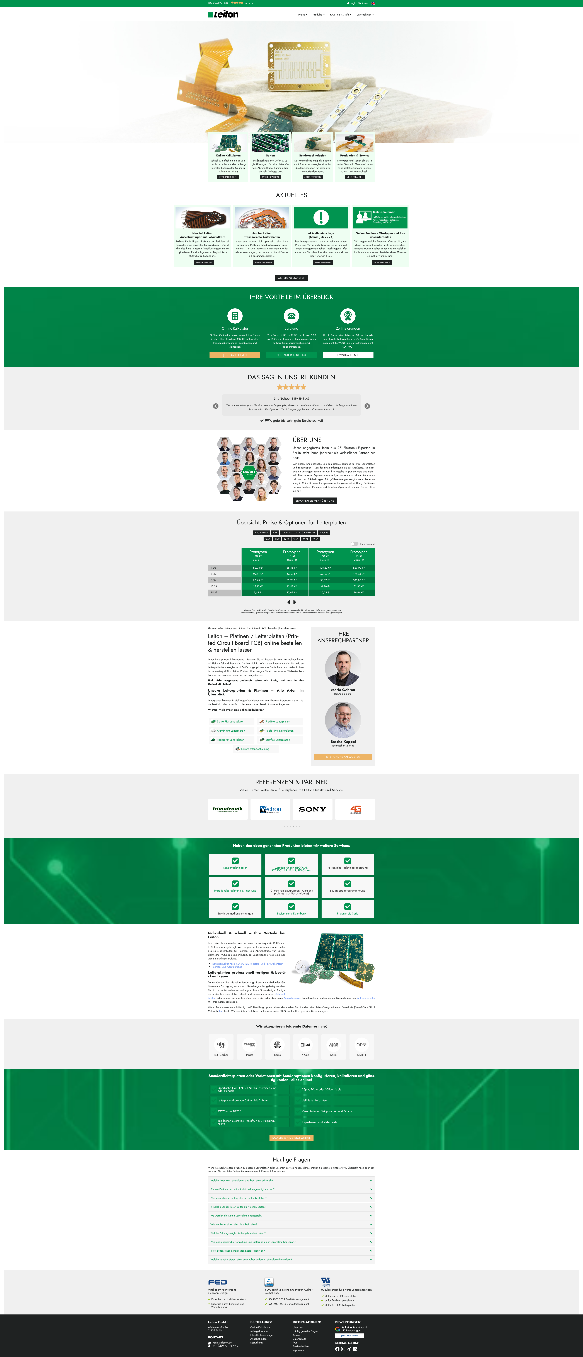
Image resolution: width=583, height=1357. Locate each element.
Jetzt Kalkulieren (235, 355)
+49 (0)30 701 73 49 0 (225, 1345)
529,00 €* (359, 568)
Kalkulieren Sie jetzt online (291, 1138)
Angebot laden (258, 1339)
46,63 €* (292, 574)
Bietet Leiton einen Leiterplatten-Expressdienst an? (237, 1250)
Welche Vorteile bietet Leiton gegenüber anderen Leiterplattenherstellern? (251, 1259)
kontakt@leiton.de (222, 1342)
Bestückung (256, 1342)
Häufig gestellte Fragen (305, 1331)
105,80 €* (359, 580)
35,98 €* (292, 580)
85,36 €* (292, 568)
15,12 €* (258, 586)
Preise (302, 14)
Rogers (324, 532)
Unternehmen (364, 14)
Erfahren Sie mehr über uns (315, 501)
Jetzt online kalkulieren (343, 757)
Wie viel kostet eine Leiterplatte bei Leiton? (233, 1224)
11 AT (277, 539)
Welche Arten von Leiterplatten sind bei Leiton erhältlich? (241, 1180)
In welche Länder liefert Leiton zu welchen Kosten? (238, 1207)
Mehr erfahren (270, 176)
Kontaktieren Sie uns (291, 355)
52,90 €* (359, 586)
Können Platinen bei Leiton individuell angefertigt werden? (242, 1189)
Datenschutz (299, 1339)
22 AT (315, 539)
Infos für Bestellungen (262, 1335)
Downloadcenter (348, 355)
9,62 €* (258, 592)
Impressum (299, 1350)
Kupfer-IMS (309, 532)
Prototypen (261, 532)
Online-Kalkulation (260, 1327)
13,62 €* (292, 592)
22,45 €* (258, 580)
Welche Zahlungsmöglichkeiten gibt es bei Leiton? (238, 1233)
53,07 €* (325, 580)
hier (221, 1011)
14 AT (286, 539)
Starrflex (286, 532)
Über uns (298, 1327)
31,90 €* (325, 586)
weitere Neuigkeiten (291, 278)
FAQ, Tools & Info (340, 14)
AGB (295, 1342)
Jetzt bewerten (349, 1335)
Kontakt (296, 1335)
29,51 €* (258, 574)
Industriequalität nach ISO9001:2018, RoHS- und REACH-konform (247, 964)
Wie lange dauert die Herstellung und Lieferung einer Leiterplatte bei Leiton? (252, 1242)
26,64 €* (359, 592)
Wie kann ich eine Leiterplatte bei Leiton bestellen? (238, 1198)
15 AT (295, 539)
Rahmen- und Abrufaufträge (227, 967)
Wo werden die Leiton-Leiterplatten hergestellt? (236, 1215)
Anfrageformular (366, 998)
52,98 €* (258, 568)
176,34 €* (359, 574)
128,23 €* (325, 568)
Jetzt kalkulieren (228, 176)
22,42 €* (291, 586)
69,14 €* (325, 574)
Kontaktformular (292, 998)
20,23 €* (325, 592)
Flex (275, 532)
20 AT (305, 539)
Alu (298, 532)
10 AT (267, 539)
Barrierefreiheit (301, 1346)
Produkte (318, 14)
